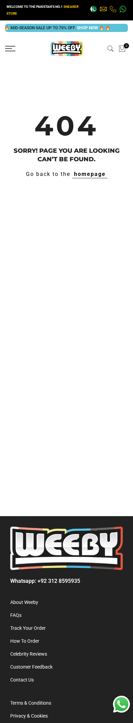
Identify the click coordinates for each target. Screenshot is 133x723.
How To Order (24, 641)
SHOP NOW (83, 28)
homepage (90, 174)
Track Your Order (28, 628)
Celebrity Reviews (28, 654)
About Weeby (24, 602)
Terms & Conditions (30, 703)
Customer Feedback (31, 667)
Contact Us (22, 680)
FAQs (15, 615)
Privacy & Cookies (29, 716)
